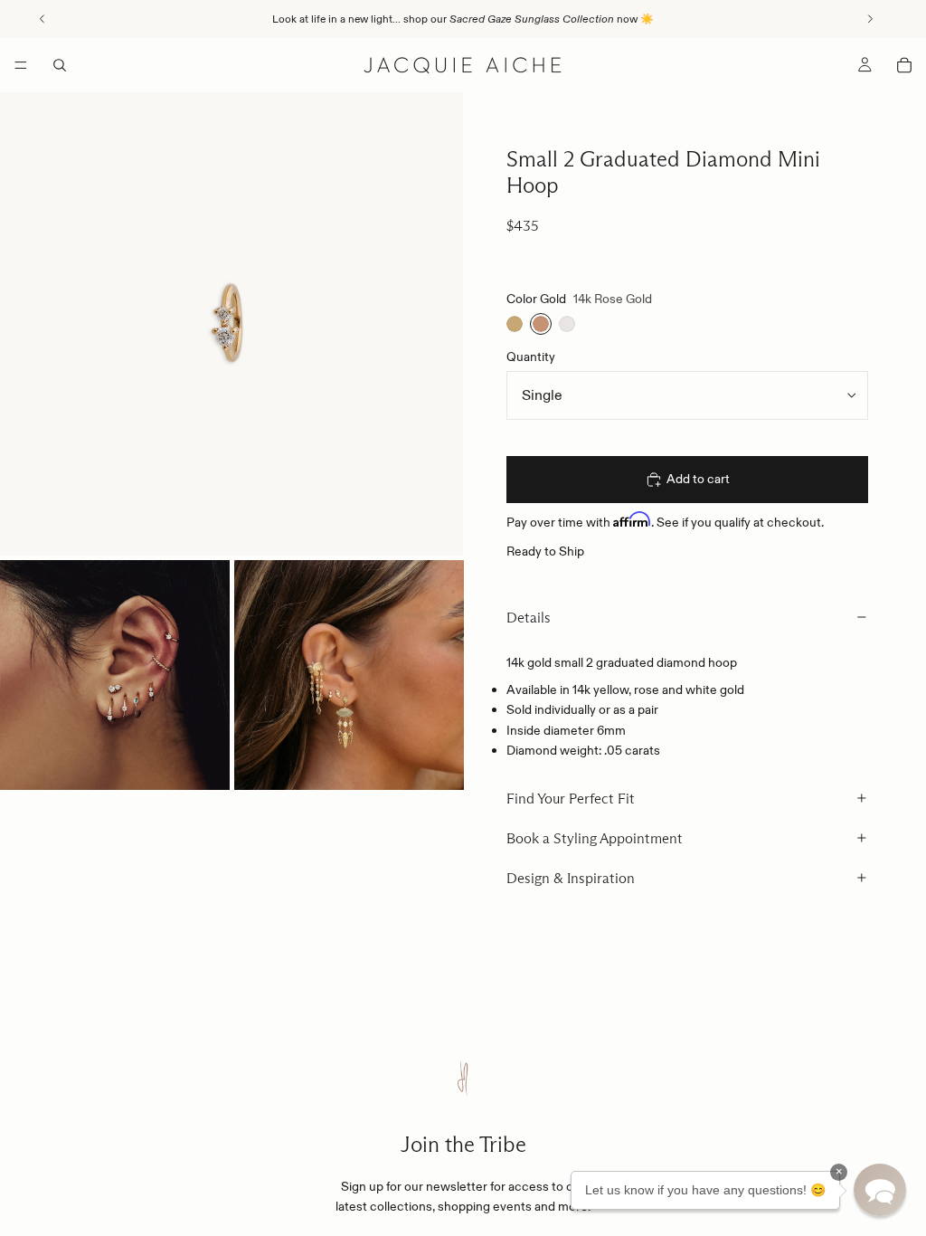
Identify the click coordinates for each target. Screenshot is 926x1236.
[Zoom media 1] (231, 324)
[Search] (60, 65)
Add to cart (698, 479)
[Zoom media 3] (349, 675)
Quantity (530, 356)
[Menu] (21, 65)
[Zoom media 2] (115, 675)
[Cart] (904, 65)
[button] (880, 1190)
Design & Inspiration (570, 878)
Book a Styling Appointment (594, 838)
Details (528, 617)
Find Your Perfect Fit (570, 798)
